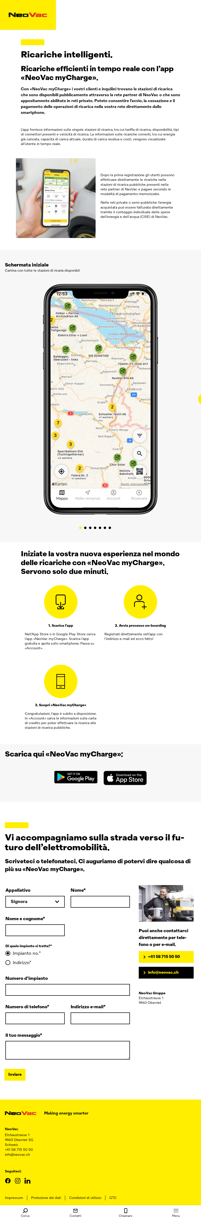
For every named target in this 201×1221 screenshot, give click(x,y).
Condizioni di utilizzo (85, 1198)
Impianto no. (26, 953)
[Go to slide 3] (90, 528)
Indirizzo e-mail (87, 1007)
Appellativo (17, 890)
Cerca (25, 1216)
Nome (77, 890)
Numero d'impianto (26, 978)
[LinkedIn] (27, 1181)
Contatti (75, 1216)
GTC (113, 1198)
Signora (19, 902)
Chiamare (125, 1216)
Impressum (14, 1198)
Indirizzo (21, 963)
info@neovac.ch (163, 973)
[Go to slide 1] (80, 528)
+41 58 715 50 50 (164, 957)
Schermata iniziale (27, 265)
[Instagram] (18, 1181)
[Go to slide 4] (95, 528)
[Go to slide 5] (100, 528)
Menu (176, 1216)
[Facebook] (8, 1181)
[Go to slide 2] (85, 528)
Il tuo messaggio (22, 1035)
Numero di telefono (26, 1007)
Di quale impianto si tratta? (27, 946)
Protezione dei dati (46, 1198)
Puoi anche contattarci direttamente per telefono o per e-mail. (163, 938)
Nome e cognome (24, 919)
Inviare (15, 1075)
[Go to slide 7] (110, 528)
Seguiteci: (13, 1171)
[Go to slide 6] (105, 528)
